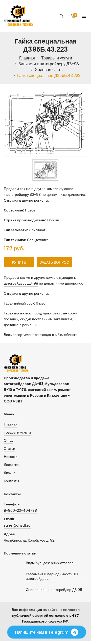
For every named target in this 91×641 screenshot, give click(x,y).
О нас (8, 440)
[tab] (45, 170)
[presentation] (45, 170)
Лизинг (9, 472)
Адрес (9, 534)
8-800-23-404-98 (20, 510)
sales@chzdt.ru (17, 525)
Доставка (11, 464)
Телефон (11, 504)
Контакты (11, 480)
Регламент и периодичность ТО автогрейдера (52, 576)
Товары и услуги (56, 58)
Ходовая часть (48, 70)
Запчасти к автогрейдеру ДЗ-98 (48, 64)
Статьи (9, 448)
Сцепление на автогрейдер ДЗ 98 (54, 589)
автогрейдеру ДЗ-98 (21, 283)
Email (9, 519)
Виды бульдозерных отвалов (49, 563)
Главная (27, 58)
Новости (10, 456)
